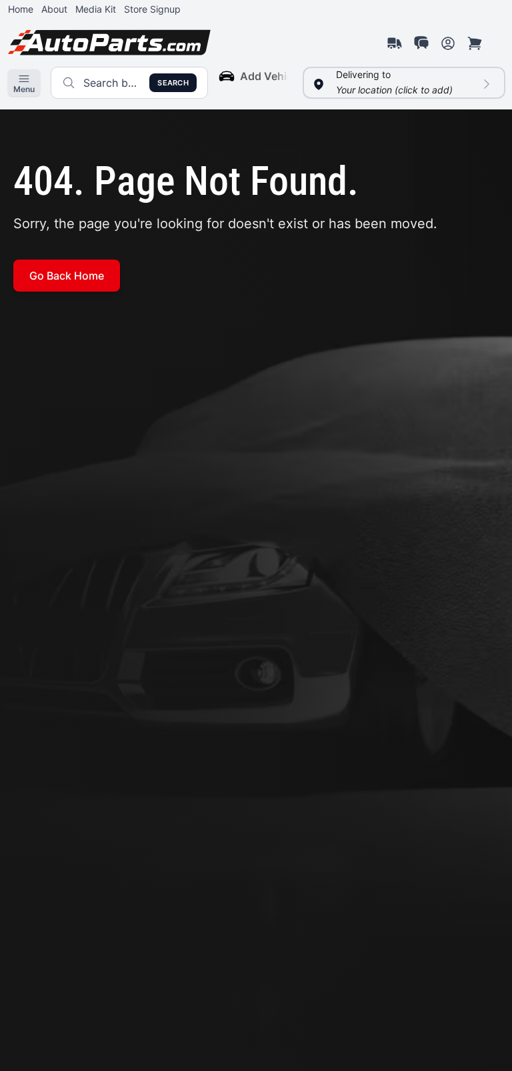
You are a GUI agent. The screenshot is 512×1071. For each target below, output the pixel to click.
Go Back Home (66, 275)
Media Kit (95, 9)
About (54, 9)
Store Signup (152, 9)
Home (20, 9)
